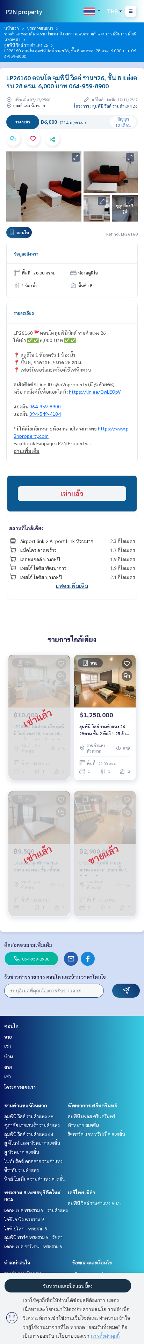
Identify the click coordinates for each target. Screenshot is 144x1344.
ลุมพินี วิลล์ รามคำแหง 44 (28, 1134)
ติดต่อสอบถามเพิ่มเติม (28, 945)
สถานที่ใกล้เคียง (26, 528)
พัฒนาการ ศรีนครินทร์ (92, 1105)
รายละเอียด (24, 313)
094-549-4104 (45, 413)
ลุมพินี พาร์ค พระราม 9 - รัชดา (33, 1237)
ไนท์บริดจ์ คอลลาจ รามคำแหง (33, 1161)
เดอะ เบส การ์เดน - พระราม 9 (33, 1246)
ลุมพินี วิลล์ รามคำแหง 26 (26, 45)
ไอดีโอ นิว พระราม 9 (24, 1219)
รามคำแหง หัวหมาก (25, 1105)
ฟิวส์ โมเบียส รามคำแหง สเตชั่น (34, 1179)
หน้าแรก (11, 28)
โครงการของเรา (20, 1087)
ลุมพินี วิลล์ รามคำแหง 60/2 (95, 1203)
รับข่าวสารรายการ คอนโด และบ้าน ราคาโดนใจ (55, 976)
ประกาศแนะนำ (40, 28)
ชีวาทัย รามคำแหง (21, 1170)
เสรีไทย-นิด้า (81, 1192)
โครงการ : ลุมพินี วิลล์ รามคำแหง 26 (106, 106)
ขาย (8, 1036)
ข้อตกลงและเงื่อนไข (92, 1262)
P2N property (24, 11)
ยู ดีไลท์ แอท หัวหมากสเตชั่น (32, 1143)
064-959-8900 (45, 406)
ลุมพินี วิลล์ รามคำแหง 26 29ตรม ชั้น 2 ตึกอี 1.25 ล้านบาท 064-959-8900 (104, 730)
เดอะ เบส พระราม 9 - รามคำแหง (36, 1210)
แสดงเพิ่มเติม (72, 586)
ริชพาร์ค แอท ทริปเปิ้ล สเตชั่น (96, 1134)
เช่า (7, 1046)
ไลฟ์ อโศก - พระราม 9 (26, 1228)
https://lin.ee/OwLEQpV (95, 391)
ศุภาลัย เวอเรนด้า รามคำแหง (32, 1125)
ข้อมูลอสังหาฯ (26, 254)
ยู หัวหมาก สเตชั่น (21, 1152)
